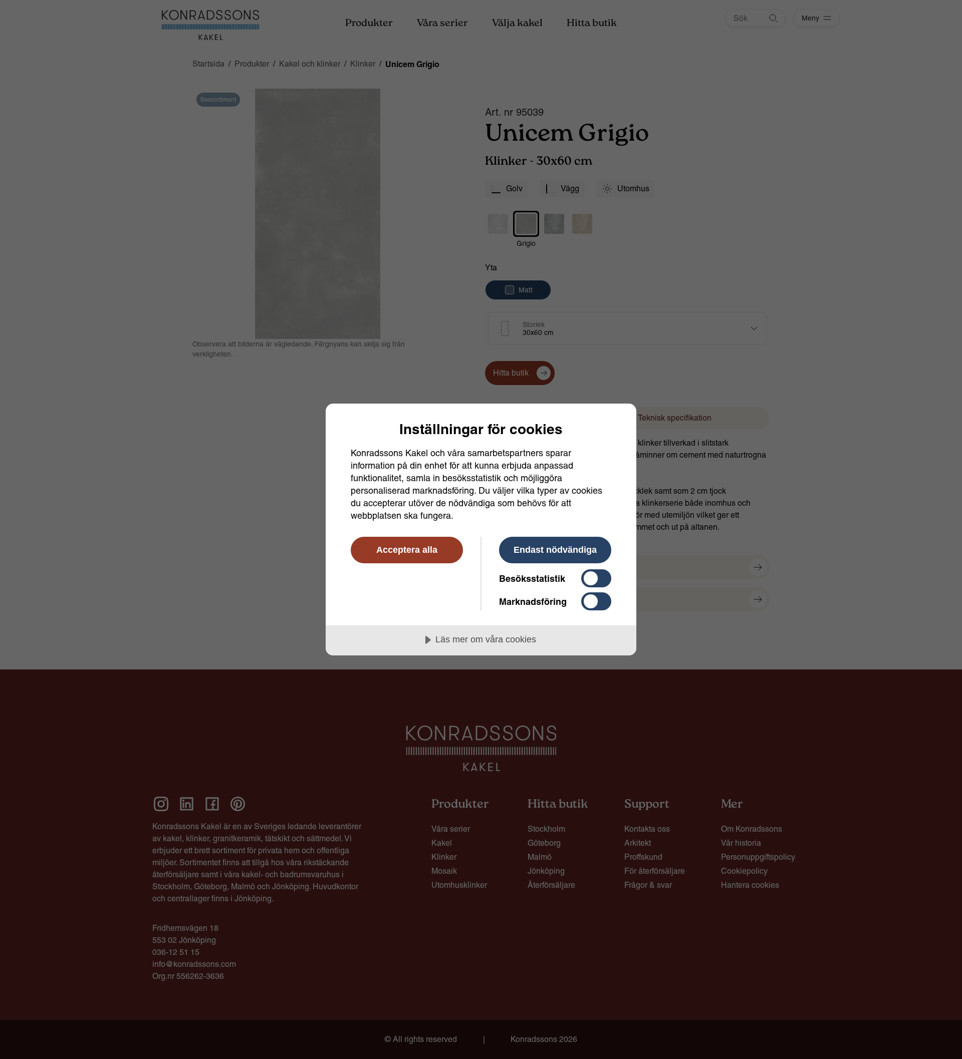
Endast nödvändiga (555, 550)
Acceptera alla (406, 550)
